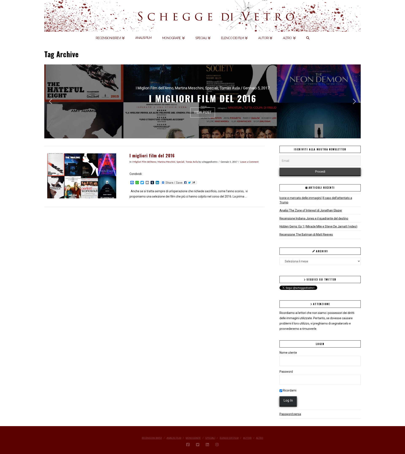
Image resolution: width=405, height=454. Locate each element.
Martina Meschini (166, 162)
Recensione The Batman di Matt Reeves (306, 234)
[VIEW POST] (81, 175)
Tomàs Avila (192, 162)
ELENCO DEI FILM (229, 438)
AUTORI (247, 438)
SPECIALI (210, 438)
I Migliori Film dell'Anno (144, 162)
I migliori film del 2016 (152, 156)
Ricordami (289, 390)
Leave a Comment (249, 162)
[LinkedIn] (207, 445)
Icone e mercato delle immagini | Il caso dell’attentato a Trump (315, 200)
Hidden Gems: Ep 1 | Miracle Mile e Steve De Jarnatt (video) (318, 226)
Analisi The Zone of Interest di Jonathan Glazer (310, 210)
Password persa (290, 414)
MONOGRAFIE (193, 438)
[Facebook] (188, 445)
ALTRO (259, 438)
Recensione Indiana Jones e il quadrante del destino (313, 218)
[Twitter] (197, 445)
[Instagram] (217, 445)
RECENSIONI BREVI (152, 438)
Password (286, 371)
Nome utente (288, 352)
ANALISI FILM (174, 438)
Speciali (180, 162)
